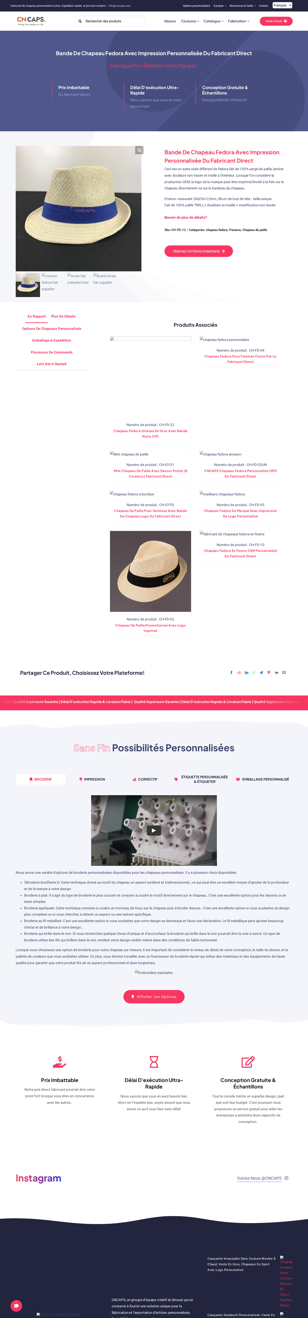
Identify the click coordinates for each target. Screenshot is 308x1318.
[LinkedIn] (246, 673)
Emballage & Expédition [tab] (51, 340)
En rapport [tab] (37, 316)
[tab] (52, 364)
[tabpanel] (154, 887)
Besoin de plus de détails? (185, 217)
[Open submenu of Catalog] (222, 21)
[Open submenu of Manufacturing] (248, 21)
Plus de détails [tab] (63, 316)
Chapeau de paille (254, 230)
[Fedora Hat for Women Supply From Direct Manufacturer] (224, 340)
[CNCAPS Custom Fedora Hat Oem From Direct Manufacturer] (220, 454)
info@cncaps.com (120, 5)
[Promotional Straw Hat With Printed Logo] (150, 571)
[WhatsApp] (254, 673)
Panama (235, 230)
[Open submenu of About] (226, 6)
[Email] (284, 673)
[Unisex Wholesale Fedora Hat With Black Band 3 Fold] (150, 377)
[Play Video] (154, 831)
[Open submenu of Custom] (198, 21)
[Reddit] (239, 673)
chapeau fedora (217, 230)
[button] (139, 150)
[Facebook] (231, 673)
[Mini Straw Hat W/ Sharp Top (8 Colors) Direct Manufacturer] (129, 454)
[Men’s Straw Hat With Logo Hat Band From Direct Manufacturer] (132, 494)
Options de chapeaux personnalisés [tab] (51, 329)
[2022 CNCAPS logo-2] (31, 16)
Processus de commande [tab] (51, 352)
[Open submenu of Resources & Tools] (255, 6)
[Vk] (276, 673)
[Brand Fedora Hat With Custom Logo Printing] (222, 494)
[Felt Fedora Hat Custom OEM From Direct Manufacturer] (232, 534)
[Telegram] (261, 673)
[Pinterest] (269, 673)
